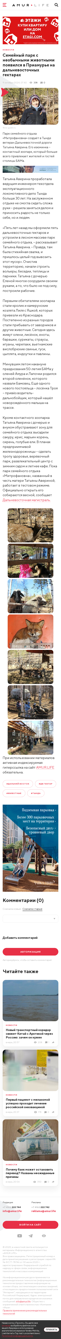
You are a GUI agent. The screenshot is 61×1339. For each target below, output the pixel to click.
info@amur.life (12, 1211)
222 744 (12, 1207)
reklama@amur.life (43, 1211)
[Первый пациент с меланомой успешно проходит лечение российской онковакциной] (53, 1112)
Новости (8, 50)
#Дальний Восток (17, 784)
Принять (51, 1329)
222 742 (40, 1207)
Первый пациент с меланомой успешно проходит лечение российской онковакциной (28, 1103)
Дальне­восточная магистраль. (27, 500)
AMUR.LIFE (45, 767)
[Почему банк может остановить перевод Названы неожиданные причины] (53, 1182)
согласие (6, 1325)
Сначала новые (12, 908)
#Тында (36, 793)
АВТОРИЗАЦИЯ (30, 951)
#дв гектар (45, 784)
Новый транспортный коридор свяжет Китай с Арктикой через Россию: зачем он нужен (29, 1033)
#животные (13, 793)
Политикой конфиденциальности (17, 1336)
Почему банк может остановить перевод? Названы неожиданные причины (30, 1173)
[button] (44, 1236)
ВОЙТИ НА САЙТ (30, 1224)
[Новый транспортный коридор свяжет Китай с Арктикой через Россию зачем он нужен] (53, 1042)
